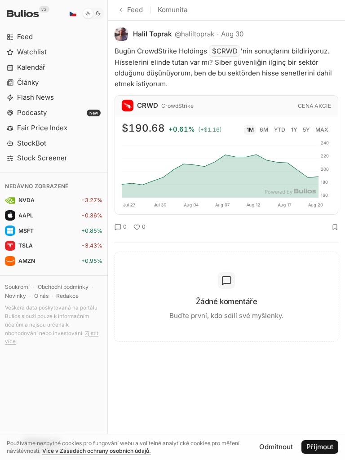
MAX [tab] (321, 129)
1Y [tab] (294, 129)
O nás (41, 295)
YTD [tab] (279, 129)
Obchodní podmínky (63, 286)
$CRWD (225, 51)
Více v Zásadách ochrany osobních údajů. (96, 450)
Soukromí (17, 286)
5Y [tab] (306, 129)
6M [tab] (264, 129)
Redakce (67, 295)
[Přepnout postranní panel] (107, 230)
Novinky (15, 295)
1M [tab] (250, 129)
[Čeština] (73, 13)
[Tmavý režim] (93, 13)
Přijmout (319, 446)
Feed (135, 9)
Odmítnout (276, 446)
